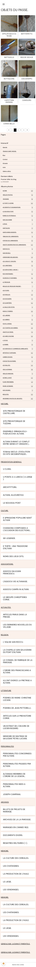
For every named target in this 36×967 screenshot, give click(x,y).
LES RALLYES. (18, 365)
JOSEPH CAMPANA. (12, 794)
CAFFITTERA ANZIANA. (9, 101)
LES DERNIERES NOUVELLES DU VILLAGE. (17, 626)
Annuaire (5, 163)
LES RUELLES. (18, 294)
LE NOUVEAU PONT (12, 503)
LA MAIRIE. (18, 344)
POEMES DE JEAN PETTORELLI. (17, 708)
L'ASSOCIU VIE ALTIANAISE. (15, 581)
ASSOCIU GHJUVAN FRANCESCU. (12, 572)
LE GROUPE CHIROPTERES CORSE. (15, 598)
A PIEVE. (18, 224)
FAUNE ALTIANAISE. (18, 386)
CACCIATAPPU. (26, 79)
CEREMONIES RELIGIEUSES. (18, 257)
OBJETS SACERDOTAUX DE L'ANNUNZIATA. (18, 245)
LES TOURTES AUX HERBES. (18, 328)
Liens (4, 167)
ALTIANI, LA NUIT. (18, 378)
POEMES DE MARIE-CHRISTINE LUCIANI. (17, 699)
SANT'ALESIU (18, 228)
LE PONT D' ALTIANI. (18, 203)
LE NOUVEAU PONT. (18, 211)
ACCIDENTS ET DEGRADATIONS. (18, 207)
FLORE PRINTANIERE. (18, 382)
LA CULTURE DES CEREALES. (16, 858)
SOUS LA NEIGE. (18, 324)
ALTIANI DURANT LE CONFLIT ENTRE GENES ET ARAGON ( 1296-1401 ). (16, 443)
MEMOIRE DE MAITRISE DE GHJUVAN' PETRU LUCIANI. (15, 737)
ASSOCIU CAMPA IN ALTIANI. (16, 589)
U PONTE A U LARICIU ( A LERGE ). (17, 478)
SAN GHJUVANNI (18, 220)
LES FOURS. (18, 290)
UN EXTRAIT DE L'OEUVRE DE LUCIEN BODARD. (16, 727)
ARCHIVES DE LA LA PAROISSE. (17, 819)
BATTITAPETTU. (27, 34)
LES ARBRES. (18, 319)
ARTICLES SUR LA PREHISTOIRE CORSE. (17, 717)
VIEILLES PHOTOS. (18, 195)
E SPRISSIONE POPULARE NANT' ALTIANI (17, 519)
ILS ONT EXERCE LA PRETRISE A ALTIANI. (17, 681)
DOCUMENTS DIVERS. (13, 835)
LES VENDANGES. (11, 890)
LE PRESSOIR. (18, 282)
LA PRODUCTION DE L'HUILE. (16, 874)
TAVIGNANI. (18, 199)
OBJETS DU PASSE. (18, 332)
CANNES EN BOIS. (18, 357)
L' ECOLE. (18, 340)
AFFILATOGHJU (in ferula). (9, 35)
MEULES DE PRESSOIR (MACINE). (18, 286)
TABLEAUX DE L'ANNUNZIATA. (18, 236)
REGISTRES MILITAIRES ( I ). (15, 843)
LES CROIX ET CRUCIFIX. (18, 261)
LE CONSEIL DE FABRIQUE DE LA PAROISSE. (17, 661)
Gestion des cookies (18, 964)
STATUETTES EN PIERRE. (18, 361)
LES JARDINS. (18, 315)
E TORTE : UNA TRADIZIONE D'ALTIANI (15, 547)
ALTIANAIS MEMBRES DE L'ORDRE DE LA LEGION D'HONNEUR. (14, 775)
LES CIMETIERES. (18, 265)
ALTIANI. (18, 191)
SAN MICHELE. (18, 253)
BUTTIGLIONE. (9, 79)
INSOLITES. (18, 394)
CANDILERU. (26, 100)
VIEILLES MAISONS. (18, 373)
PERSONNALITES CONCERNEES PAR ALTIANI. (17, 754)
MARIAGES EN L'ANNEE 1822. (16, 827)
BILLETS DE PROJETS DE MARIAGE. (14, 810)
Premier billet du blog (8, 179)
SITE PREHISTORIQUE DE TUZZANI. (14, 422)
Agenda (5, 147)
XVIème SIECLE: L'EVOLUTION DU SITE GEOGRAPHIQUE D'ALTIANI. (16, 453)
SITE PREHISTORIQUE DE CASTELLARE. (14, 412)
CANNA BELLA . (9, 124)
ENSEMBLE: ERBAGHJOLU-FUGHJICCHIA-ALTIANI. (15, 432)
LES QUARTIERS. (18, 303)
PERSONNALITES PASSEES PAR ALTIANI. (17, 765)
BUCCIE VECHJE (27, 57)
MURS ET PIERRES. (18, 311)
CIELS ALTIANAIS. (18, 369)
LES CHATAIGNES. (11, 866)
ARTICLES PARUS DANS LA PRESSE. (15, 615)
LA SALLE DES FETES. (18, 307)
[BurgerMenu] (3, 4)
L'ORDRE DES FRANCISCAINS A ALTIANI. (17, 671)
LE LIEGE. (7, 882)
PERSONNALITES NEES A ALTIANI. (14, 785)
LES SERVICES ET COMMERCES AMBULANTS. (18, 349)
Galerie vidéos (7, 171)
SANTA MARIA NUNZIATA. (18, 232)
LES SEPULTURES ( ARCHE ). (18, 270)
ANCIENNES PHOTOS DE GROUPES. (18, 398)
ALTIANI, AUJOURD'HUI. (13, 495)
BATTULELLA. (9, 57)
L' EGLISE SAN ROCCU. (13, 642)
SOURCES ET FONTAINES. (18, 278)
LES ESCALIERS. (18, 299)
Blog (4, 155)
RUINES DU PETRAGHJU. (18, 216)
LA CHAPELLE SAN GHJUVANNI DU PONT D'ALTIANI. (17, 651)
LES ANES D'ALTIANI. (18, 336)
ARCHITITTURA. (10, 487)
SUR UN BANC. (18, 390)
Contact (5, 159)
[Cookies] (4, 963)
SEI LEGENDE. (9, 538)
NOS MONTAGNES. (18, 274)
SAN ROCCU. (18, 249)
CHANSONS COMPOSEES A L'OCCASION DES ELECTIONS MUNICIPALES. (16, 529)
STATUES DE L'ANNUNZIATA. (18, 240)
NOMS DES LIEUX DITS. (13, 556)
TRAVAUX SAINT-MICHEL (9, 151)
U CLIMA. (7, 469)
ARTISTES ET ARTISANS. (18, 353)
